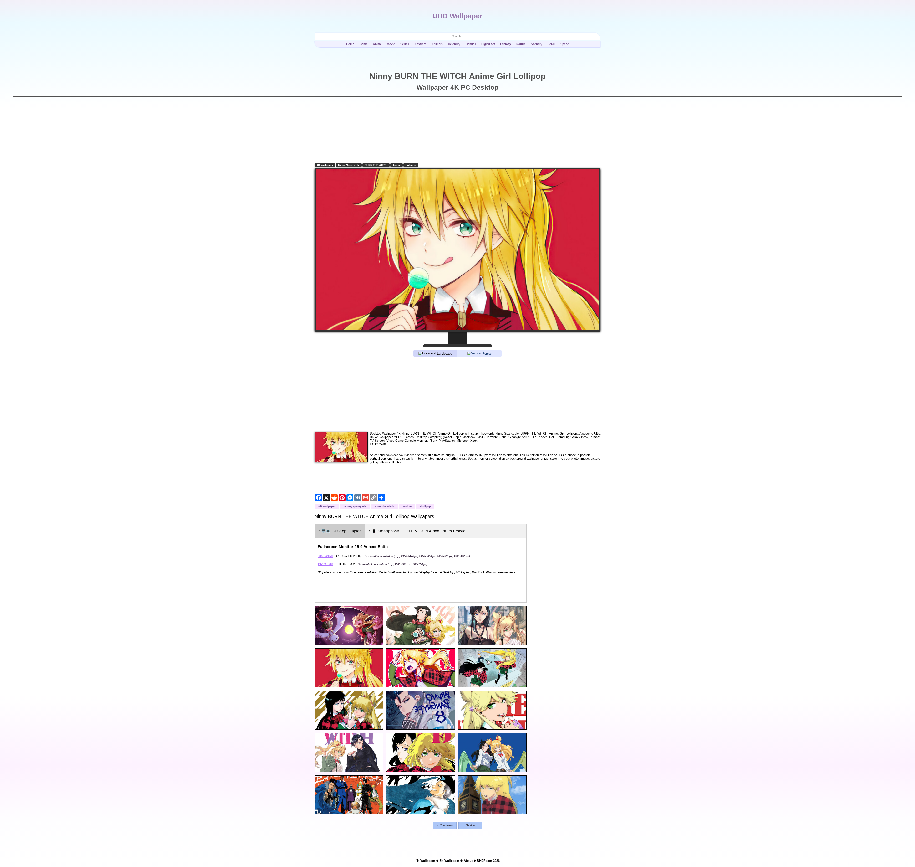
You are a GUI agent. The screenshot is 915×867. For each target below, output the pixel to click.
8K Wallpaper (449, 860)
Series (404, 44)
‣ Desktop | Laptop (340, 531)
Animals (437, 44)
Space (564, 44)
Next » (470, 825)
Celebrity (454, 44)
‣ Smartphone (384, 531)
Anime (377, 44)
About (468, 860)
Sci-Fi (551, 44)
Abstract (420, 44)
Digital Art (488, 44)
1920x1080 (325, 564)
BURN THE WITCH (376, 165)
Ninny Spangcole (349, 165)
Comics (471, 44)
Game (364, 44)
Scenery (536, 44)
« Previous (445, 825)
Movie (391, 44)
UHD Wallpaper (457, 16)
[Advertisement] (457, 393)
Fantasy (505, 44)
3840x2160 (325, 556)
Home (350, 44)
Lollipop (411, 165)
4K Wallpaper (325, 165)
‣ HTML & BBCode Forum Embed (436, 531)
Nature (521, 44)
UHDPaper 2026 (488, 860)
